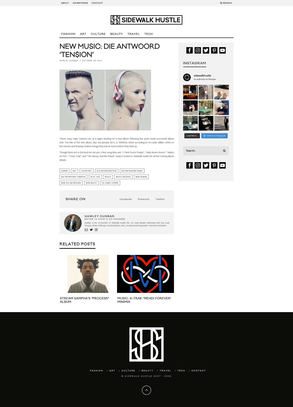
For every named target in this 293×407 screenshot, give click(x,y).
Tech (149, 34)
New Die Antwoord (71, 183)
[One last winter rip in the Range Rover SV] (190, 123)
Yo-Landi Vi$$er (110, 183)
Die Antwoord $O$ (107, 171)
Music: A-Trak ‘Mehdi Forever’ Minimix (144, 300)
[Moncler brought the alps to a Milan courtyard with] (206, 107)
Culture (98, 34)
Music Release (123, 177)
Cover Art (86, 171)
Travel (134, 34)
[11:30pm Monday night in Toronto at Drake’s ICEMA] (190, 107)
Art (83, 34)
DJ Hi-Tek (95, 177)
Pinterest (144, 199)
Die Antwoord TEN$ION (73, 177)
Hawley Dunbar (69, 61)
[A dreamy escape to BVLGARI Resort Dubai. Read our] (221, 92)
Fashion (68, 34)
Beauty (116, 34)
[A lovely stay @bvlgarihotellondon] (190, 92)
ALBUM (64, 171)
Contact (97, 3)
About (65, 3)
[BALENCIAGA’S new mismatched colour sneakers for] (206, 123)
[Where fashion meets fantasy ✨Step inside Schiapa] (206, 92)
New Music (91, 183)
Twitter (160, 199)
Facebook (126, 199)
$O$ (61, 142)
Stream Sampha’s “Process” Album (84, 300)
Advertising (80, 3)
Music (108, 177)
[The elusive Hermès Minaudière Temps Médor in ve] (221, 107)
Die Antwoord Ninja (132, 171)
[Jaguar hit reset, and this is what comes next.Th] (221, 123)
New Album (141, 177)
